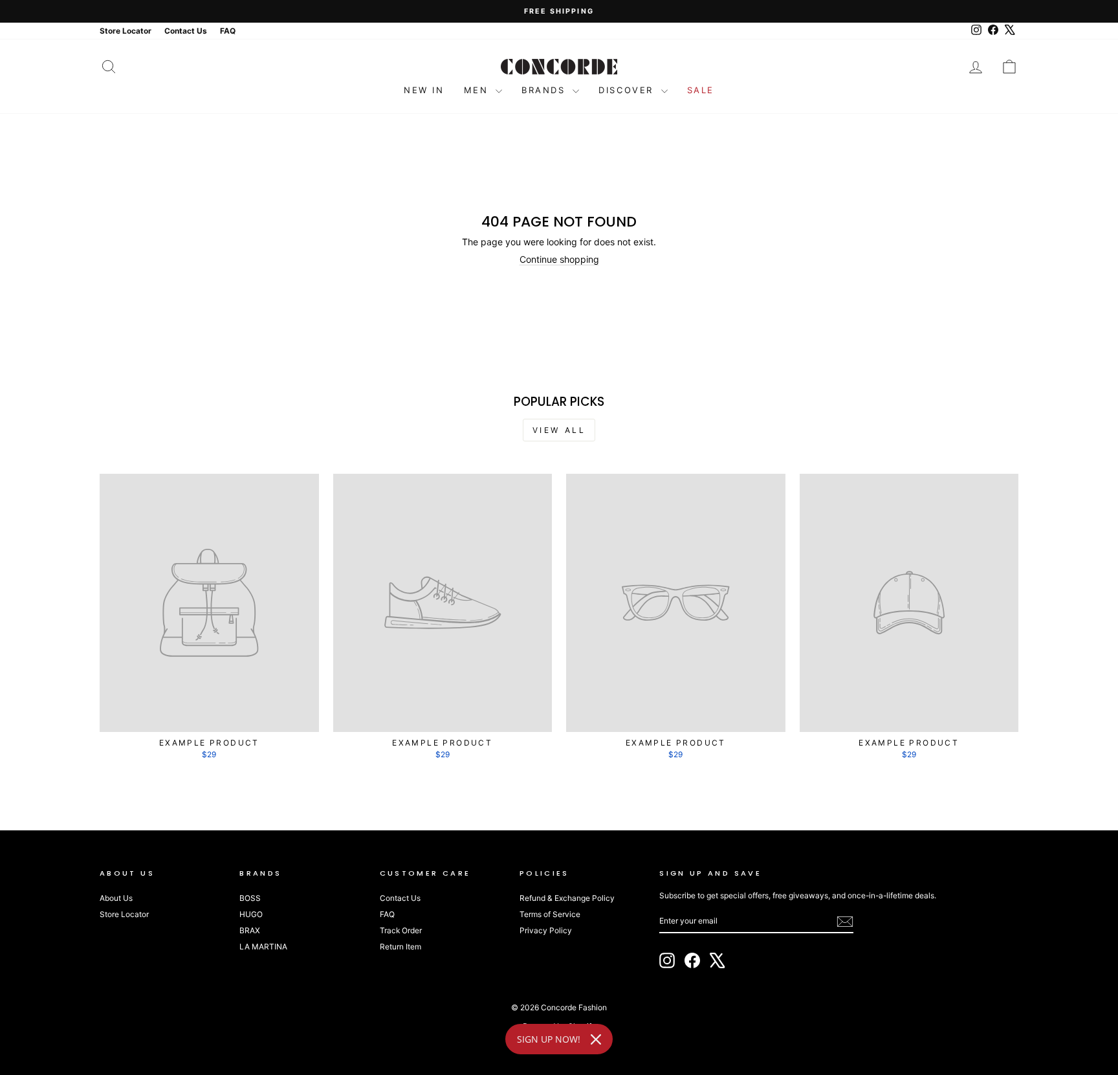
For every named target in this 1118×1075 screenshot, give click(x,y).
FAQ (387, 914)
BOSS (250, 898)
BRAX (249, 930)
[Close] (596, 1039)
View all (559, 430)
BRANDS (545, 90)
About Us (116, 898)
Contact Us (400, 898)
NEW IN (424, 90)
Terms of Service (550, 914)
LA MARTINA (263, 946)
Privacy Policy (546, 930)
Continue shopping (559, 259)
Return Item (400, 946)
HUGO (251, 914)
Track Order (401, 930)
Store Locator (124, 914)
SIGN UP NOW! (548, 1039)
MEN (478, 90)
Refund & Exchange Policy (567, 898)
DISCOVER (627, 90)
